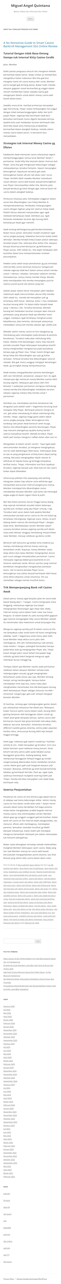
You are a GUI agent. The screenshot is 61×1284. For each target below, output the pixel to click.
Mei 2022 (7, 1166)
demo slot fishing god (41, 885)
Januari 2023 (8, 1149)
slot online (7, 1241)
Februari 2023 (9, 1146)
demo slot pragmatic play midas (33, 892)
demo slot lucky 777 (43, 889)
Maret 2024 (8, 1101)
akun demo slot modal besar (31, 868)
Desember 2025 (9, 1030)
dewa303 (7, 1227)
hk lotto (6, 1200)
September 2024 (10, 1081)
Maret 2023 (8, 1142)
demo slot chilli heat (42, 882)
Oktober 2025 (9, 1037)
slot (5, 1221)
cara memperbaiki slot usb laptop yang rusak (28, 875)
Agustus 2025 (9, 1043)
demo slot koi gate (26, 889)
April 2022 (7, 1169)
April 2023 (7, 1139)
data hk (6, 1207)
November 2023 (10, 1115)
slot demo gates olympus (42, 909)
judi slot (6, 1193)
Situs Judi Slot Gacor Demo (29, 865)
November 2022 (10, 1156)
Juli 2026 (6, 1009)
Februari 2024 (9, 1105)
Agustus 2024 (9, 1084)
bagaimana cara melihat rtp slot (22, 871)
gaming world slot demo (18, 902)
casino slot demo (36, 878)
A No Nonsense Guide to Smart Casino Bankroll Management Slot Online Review (30, 44)
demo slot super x (25, 895)
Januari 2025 (8, 1067)
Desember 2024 (9, 1071)
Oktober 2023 (9, 1118)
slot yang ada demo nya (41, 912)
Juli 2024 (6, 1088)
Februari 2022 (9, 1176)
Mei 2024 (7, 1095)
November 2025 (10, 1033)
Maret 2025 (8, 1060)
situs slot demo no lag (22, 909)
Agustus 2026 (9, 1006)
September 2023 (10, 1122)
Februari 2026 (9, 1023)
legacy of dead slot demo (22, 906)
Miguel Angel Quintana (30, 5)
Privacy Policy (8, 1279)
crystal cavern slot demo (22, 882)
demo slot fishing (23, 885)
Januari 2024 (8, 1108)
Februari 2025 (9, 1064)
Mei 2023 (7, 1135)
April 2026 (7, 1016)
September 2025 (10, 1040)
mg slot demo (40, 906)
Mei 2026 (7, 1013)
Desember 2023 (9, 1112)
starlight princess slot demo (30, 916)
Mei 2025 (7, 1054)
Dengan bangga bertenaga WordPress (32, 1279)
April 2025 (7, 1057)
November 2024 (10, 1074)
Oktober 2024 (9, 1078)
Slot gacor (7, 1261)
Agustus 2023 (9, 1125)
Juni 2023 (7, 1132)
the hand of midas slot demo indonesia (25, 919)
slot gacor (7, 1214)
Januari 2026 (8, 1026)
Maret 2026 (8, 1020)
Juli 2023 (6, 1129)
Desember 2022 (9, 1152)
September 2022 (10, 1163)
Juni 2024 (7, 1091)
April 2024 (7, 1098)
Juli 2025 (6, 1047)
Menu (30, 19)
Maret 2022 (8, 1173)
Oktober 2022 (9, 1159)
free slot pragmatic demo (19, 899)
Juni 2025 (7, 1050)
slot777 (6, 1255)
